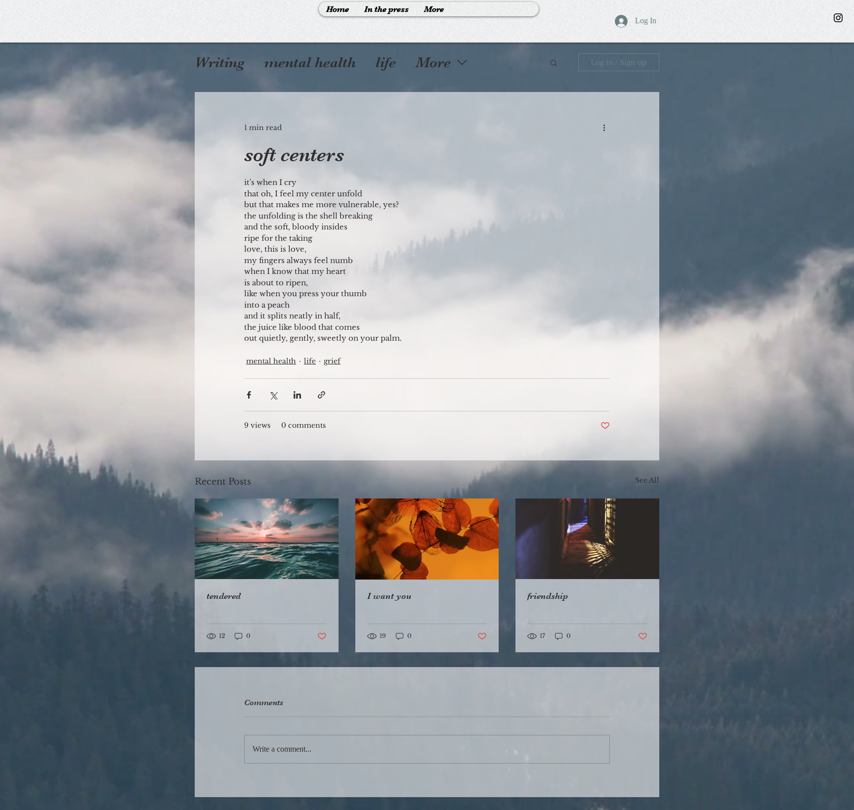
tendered (224, 596)
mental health (310, 62)
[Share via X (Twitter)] (273, 395)
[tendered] (267, 538)
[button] (553, 62)
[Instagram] (838, 18)
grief (332, 361)
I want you (389, 596)
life (386, 62)
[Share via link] (321, 395)
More (433, 62)
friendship (547, 596)
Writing (220, 62)
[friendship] (587, 538)
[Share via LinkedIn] (297, 395)
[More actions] (604, 128)
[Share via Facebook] (249, 395)
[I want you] (427, 539)
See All (647, 480)
